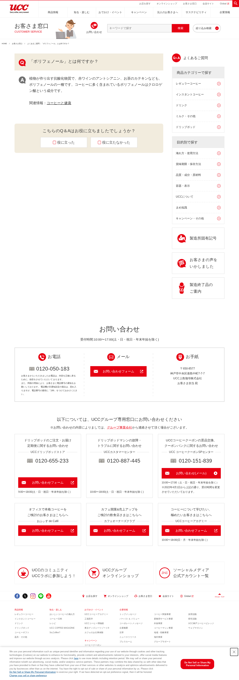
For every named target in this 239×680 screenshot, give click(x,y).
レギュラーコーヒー (188, 83)
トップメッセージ (128, 614)
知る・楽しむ (82, 12)
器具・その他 (21, 637)
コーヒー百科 (56, 619)
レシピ (53, 623)
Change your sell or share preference (28, 675)
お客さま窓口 (17, 44)
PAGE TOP (219, 597)
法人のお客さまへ (167, 12)
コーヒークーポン (93, 645)
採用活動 (192, 614)
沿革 (122, 632)
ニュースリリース (128, 637)
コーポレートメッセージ (131, 623)
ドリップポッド (185, 127)
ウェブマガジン (195, 628)
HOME (4, 44)
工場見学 (89, 619)
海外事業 (158, 637)
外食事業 (158, 623)
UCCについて (184, 196)
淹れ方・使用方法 (187, 153)
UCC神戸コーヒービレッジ (201, 623)
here (76, 658)
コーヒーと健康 (59, 103)
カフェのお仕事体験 (94, 632)
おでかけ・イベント (110, 12)
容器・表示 (183, 185)
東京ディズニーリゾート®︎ (97, 628)
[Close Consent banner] (234, 652)
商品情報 (53, 12)
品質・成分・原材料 (188, 174)
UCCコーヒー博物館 (94, 623)
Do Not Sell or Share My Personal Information (32, 672)
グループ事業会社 (119, 427)
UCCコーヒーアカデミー (96, 614)
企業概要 (124, 628)
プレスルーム (126, 641)
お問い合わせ (94, 32)
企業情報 (225, 12)
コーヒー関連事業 (162, 614)
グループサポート (162, 641)
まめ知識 (181, 207)
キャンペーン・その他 (190, 218)
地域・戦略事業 (161, 632)
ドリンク (181, 105)
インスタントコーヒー (190, 94)
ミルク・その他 (185, 116)
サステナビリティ (196, 12)
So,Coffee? (55, 632)
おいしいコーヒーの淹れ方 (62, 614)
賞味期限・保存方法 (188, 164)
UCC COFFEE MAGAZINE (62, 628)
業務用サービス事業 (163, 619)
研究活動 (192, 619)
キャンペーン (139, 12)
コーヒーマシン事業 (163, 628)
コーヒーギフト (22, 632)
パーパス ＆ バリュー (129, 619)
